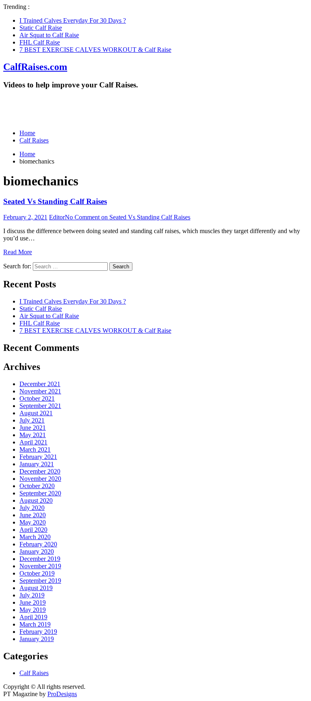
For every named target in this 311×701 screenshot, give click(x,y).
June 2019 (32, 602)
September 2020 (40, 493)
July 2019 (32, 595)
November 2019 (40, 566)
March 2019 (35, 624)
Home (27, 133)
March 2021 (35, 449)
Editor (57, 217)
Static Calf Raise (40, 27)
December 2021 (39, 383)
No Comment (127, 217)
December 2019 (39, 558)
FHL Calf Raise (39, 42)
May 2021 (32, 434)
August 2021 (36, 413)
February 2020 (38, 544)
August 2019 (36, 587)
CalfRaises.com (35, 67)
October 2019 (37, 573)
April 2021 (33, 442)
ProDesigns (62, 693)
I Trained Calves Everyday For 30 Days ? (72, 20)
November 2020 (40, 478)
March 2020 (35, 536)
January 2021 (36, 464)
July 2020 (32, 507)
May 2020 (32, 522)
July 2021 (32, 420)
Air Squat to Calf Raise (49, 35)
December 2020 (39, 471)
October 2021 (37, 398)
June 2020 (32, 515)
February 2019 (38, 631)
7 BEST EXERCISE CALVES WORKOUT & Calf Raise (95, 49)
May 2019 (32, 609)
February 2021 (38, 456)
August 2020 (36, 500)
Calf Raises (34, 140)
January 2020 (36, 551)
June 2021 (32, 427)
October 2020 (37, 485)
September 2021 (40, 405)
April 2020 (33, 529)
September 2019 (40, 580)
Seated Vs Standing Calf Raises (55, 201)
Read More (17, 252)
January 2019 (36, 638)
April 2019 (33, 617)
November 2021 (40, 391)
